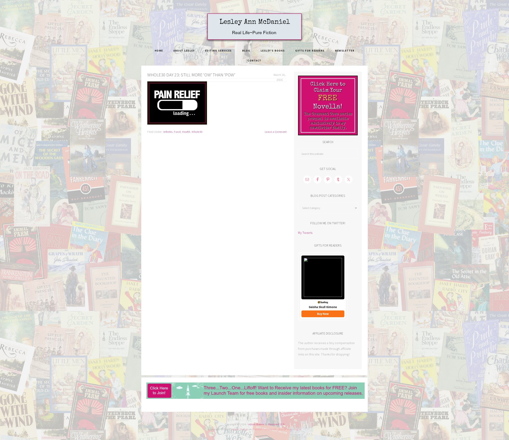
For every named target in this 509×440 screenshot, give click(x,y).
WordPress (285, 429)
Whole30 (197, 132)
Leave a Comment (276, 132)
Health (186, 132)
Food (177, 132)
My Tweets (305, 233)
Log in (297, 429)
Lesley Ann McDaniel (254, 27)
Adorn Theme (240, 429)
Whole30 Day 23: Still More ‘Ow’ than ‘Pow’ (191, 75)
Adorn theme (256, 424)
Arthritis (168, 132)
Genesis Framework (264, 429)
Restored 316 (276, 424)
